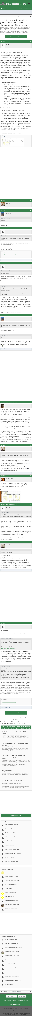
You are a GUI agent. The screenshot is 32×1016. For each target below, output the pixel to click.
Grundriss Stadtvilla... (11, 964)
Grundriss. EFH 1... (10, 984)
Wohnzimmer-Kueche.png (15, 138)
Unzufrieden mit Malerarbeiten (13, 947)
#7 (30, 402)
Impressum (14, 1000)
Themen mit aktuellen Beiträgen (19, 12)
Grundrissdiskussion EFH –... (12, 955)
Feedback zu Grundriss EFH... (13, 968)
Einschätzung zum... (10, 960)
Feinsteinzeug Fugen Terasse (13, 853)
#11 (30, 541)
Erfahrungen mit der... (11, 884)
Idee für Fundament (7, 770)
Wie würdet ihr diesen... (11, 837)
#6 (30, 315)
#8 (30, 445)
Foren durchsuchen (5, 12)
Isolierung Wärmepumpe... (12, 900)
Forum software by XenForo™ (11, 1008)
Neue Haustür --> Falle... (11, 876)
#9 (30, 475)
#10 (30, 504)
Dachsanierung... (9, 845)
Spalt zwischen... (9, 841)
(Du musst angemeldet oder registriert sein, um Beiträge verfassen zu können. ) (16, 718)
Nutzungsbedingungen (23, 1000)
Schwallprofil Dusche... (11, 829)
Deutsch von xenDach (23, 1008)
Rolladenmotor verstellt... (12, 824)
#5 (30, 263)
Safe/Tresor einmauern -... (12, 976)
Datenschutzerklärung (15, 1004)
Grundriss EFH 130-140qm (12, 872)
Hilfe (5, 1000)
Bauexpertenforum (11, 996)
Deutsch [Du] (22, 996)
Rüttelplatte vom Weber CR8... (13, 980)
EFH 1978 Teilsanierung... (12, 861)
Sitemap (9, 1000)
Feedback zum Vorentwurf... (12, 943)
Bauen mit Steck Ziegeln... (12, 892)
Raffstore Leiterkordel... (11, 908)
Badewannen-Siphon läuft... (12, 849)
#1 (30, 41)
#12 (30, 623)
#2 (30, 200)
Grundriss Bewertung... (11, 939)
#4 (30, 228)
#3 (30, 210)
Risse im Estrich (9, 857)
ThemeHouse (20, 1010)
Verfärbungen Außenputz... (12, 833)
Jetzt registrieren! (16, 815)
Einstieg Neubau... (10, 896)
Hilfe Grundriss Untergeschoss (13, 972)
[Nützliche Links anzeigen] (30, 16)
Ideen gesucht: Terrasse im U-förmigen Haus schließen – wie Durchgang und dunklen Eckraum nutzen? (15, 757)
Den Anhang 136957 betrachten (8, 648)
